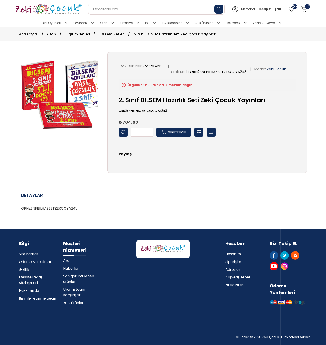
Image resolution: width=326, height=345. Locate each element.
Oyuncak (80, 23)
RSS (295, 255)
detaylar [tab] (32, 195)
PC (147, 23)
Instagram (284, 266)
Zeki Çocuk (276, 69)
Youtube (274, 266)
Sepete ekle (177, 132)
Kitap (104, 23)
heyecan (284, 255)
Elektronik (233, 23)
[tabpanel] (163, 210)
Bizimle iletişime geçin (37, 298)
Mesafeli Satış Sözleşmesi (31, 280)
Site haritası (29, 254)
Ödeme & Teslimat (35, 261)
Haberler (71, 268)
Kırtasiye (126, 23)
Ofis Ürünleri (204, 23)
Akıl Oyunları (51, 23)
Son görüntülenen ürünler (78, 279)
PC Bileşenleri (172, 23)
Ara (66, 260)
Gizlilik (24, 269)
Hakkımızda (29, 290)
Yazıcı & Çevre (264, 23)
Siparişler (233, 261)
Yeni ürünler (73, 302)
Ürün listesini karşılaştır (74, 292)
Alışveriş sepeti (238, 277)
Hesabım (233, 254)
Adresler (232, 269)
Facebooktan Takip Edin (274, 255)
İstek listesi (234, 285)
